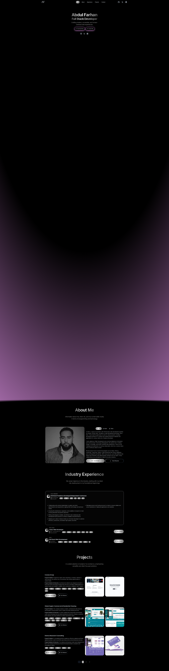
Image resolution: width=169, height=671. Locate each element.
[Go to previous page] (79, 662)
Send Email (96, 460)
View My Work (80, 28)
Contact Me (90, 28)
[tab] (99, 428)
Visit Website (64, 595)
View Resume (115, 460)
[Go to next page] (89, 662)
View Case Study (51, 595)
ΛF (43, 2)
